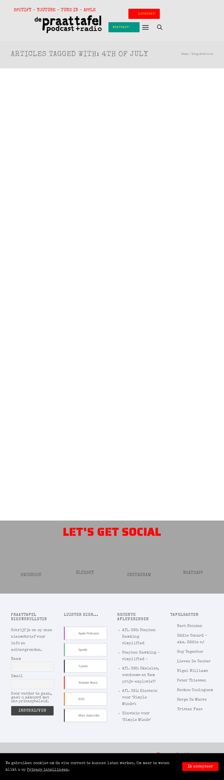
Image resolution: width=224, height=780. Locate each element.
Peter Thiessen (191, 681)
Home (184, 54)
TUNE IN (69, 10)
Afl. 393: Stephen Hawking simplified (139, 636)
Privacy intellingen (47, 770)
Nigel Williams (192, 671)
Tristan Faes (189, 709)
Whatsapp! (121, 27)
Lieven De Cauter (194, 661)
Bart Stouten (189, 626)
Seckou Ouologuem (195, 690)
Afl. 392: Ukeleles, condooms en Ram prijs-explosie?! (140, 675)
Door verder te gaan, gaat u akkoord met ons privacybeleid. (31, 697)
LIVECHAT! (147, 13)
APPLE (90, 10)
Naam (16, 659)
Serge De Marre (192, 700)
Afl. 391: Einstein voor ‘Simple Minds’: (140, 697)
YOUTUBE (46, 10)
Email (17, 676)
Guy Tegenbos (190, 652)
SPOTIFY (22, 10)
